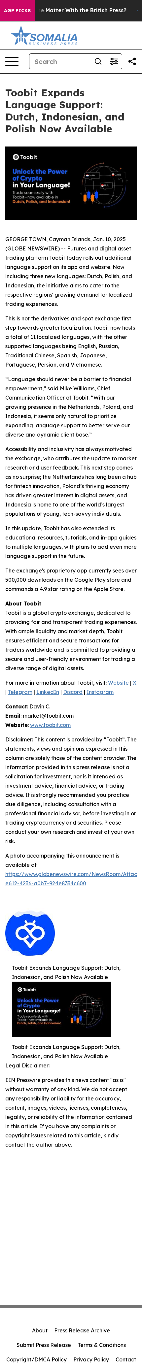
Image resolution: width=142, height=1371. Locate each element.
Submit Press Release (44, 1345)
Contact (126, 1359)
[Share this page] (132, 61)
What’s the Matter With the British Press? (70, 10)
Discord (73, 692)
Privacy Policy (91, 1359)
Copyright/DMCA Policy (36, 1359)
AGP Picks (17, 11)
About (40, 1330)
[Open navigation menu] (11, 61)
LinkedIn (47, 692)
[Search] (98, 61)
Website (118, 682)
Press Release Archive (82, 1330)
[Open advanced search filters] (114, 61)
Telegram (20, 692)
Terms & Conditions (102, 1345)
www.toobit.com (50, 725)
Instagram (100, 692)
